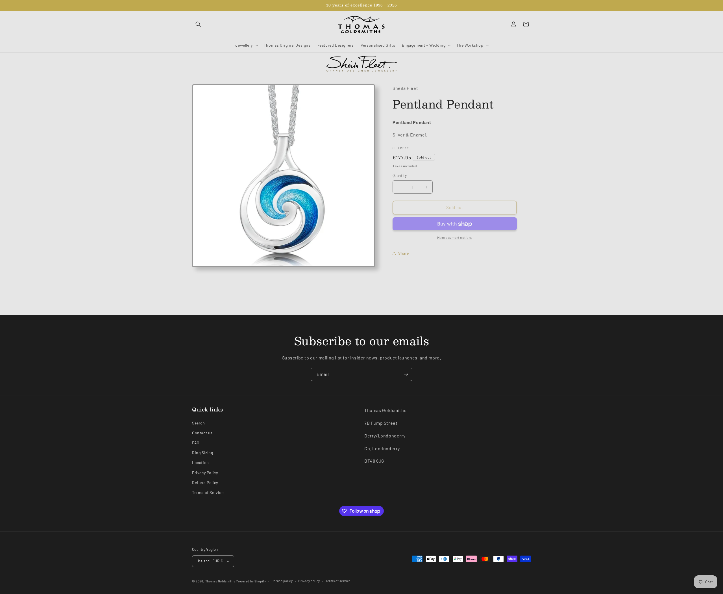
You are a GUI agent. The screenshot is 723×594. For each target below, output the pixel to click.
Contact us (202, 432)
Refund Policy (205, 482)
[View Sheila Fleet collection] (361, 63)
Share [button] (403, 253)
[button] (198, 24)
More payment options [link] (454, 238)
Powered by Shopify (251, 581)
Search (198, 422)
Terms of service (338, 581)
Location (200, 462)
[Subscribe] (406, 374)
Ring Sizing (202, 452)
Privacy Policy (205, 472)
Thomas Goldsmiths (220, 581)
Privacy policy (309, 581)
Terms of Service (208, 492)
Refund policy (282, 581)
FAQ (195, 442)
